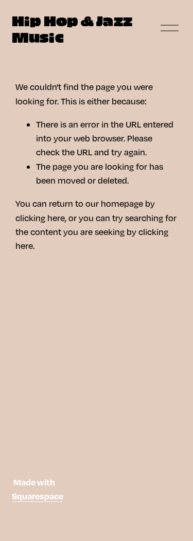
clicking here (40, 217)
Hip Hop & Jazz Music (72, 28)
